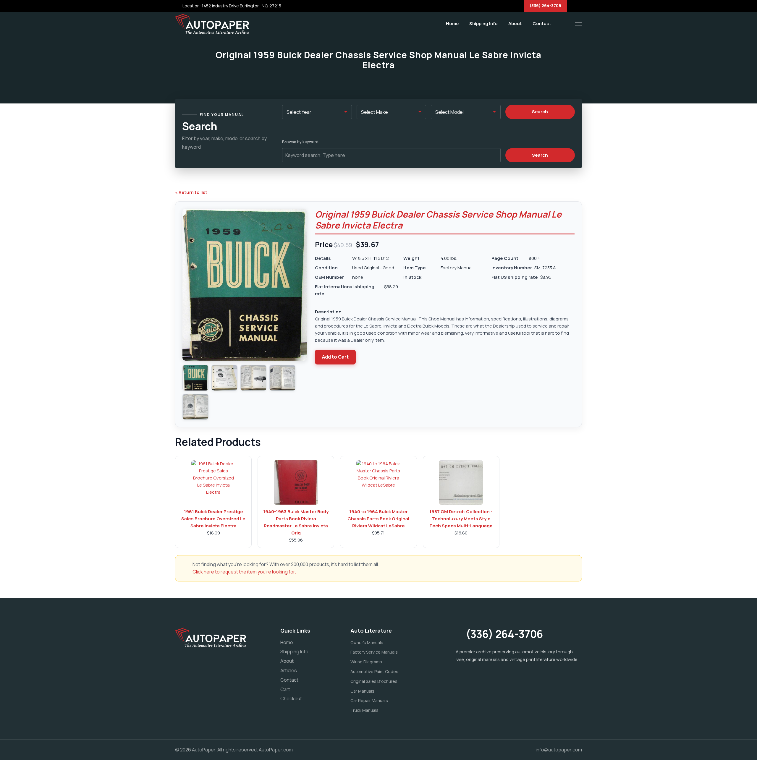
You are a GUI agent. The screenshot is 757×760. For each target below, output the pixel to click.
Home (452, 23)
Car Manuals (362, 691)
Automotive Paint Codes (374, 671)
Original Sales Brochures (373, 681)
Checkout (291, 698)
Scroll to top (13, 381)
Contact (542, 23)
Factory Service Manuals (374, 652)
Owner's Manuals (366, 642)
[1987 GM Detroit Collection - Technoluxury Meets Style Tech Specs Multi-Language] (461, 482)
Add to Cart (335, 357)
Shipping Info (483, 23)
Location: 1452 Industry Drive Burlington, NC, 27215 (231, 6)
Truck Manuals (364, 710)
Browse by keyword (300, 141)
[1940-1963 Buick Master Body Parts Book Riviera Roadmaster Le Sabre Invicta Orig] (296, 482)
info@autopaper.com (559, 749)
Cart (285, 689)
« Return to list (191, 192)
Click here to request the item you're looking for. (244, 571)
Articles (288, 670)
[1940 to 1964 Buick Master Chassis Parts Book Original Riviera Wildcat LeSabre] (378, 482)
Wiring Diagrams (366, 662)
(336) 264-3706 (545, 5)
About (515, 23)
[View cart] (560, 24)
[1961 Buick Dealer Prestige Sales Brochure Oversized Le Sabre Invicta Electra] (213, 482)
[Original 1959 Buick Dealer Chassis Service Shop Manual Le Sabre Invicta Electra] (195, 378)
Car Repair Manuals (369, 700)
